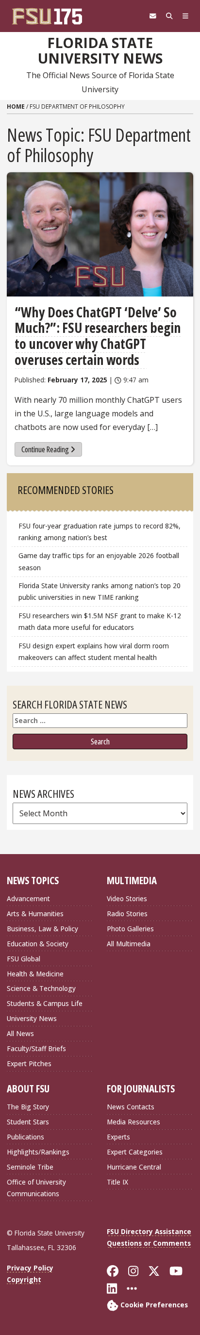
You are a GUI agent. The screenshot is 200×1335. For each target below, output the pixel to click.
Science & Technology (41, 988)
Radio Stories (127, 913)
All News (20, 1033)
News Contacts (130, 1106)
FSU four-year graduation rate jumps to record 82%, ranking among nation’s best (99, 531)
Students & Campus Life (45, 1003)
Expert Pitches (29, 1063)
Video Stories (127, 898)
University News (32, 1018)
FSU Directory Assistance (149, 1231)
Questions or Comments (149, 1243)
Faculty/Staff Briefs (36, 1048)
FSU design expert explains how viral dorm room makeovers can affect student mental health (93, 651)
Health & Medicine (35, 973)
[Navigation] (185, 16)
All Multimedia (128, 943)
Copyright (24, 1279)
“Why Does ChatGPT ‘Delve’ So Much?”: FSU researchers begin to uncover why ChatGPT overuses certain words (98, 336)
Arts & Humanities (35, 913)
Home (16, 106)
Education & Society (37, 943)
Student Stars (28, 1121)
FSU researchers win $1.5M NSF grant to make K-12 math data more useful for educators (99, 621)
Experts (118, 1136)
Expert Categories (135, 1151)
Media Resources (133, 1121)
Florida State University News (100, 50)
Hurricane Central (134, 1166)
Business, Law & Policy (42, 928)
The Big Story (28, 1106)
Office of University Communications (36, 1187)
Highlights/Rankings (38, 1151)
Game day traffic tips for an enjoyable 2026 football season (98, 561)
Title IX (117, 1182)
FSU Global (23, 958)
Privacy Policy (30, 1267)
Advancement (28, 898)
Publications (25, 1136)
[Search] (169, 16)
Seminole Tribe (30, 1166)
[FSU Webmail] (153, 16)
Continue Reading (45, 449)
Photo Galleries (130, 928)
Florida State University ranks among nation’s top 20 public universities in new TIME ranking (99, 591)
